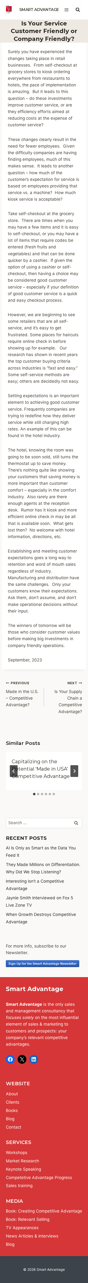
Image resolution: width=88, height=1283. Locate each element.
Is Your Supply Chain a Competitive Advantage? (68, 697)
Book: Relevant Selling (27, 1219)
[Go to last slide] (14, 771)
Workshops (16, 1152)
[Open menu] (66, 9)
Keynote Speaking (23, 1169)
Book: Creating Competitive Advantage (44, 1211)
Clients (12, 1102)
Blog (10, 1118)
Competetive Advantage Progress (39, 1177)
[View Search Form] (77, 9)
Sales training (19, 1185)
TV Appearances (22, 1227)
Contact (13, 1127)
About (12, 1093)
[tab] (34, 794)
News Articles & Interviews (32, 1236)
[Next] (74, 771)
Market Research (22, 1160)
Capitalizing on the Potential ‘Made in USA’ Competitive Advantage (41, 769)
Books (12, 1110)
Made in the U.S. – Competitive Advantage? (22, 694)
